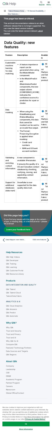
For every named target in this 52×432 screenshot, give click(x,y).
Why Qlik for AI (12, 341)
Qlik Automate (12, 316)
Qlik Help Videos (13, 257)
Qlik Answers (11, 309)
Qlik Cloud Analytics (14, 306)
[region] (26, 418)
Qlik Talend (10, 289)
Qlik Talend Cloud (13, 293)
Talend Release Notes (16, 11)
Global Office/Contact (15, 393)
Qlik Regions (11, 355)
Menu (49, 5)
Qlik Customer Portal (14, 271)
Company (10, 366)
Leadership (10, 369)
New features (13, 14)
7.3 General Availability (35, 11)
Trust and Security (13, 331)
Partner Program (13, 383)
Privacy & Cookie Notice (35, 419)
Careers (9, 386)
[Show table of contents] (5, 11)
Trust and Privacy (13, 334)
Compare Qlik (11, 344)
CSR (7, 373)
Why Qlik (9, 327)
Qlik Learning (11, 267)
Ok (26, 424)
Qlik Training (11, 264)
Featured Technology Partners (18, 348)
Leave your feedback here (18, 229)
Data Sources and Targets (17, 351)
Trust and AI (11, 338)
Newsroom (10, 390)
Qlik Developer (12, 260)
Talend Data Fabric (14, 296)
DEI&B (8, 376)
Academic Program (14, 379)
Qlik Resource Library (15, 274)
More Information (26, 429)
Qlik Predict (11, 313)
